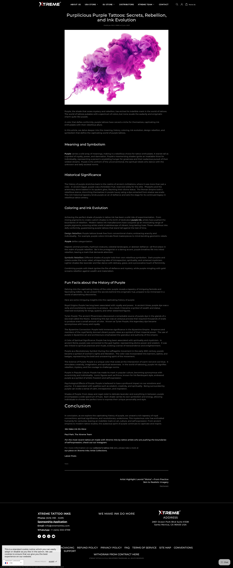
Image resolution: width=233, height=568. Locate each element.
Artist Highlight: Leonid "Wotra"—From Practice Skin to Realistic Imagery (144, 480)
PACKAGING (66, 547)
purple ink (136, 220)
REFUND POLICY (87, 547)
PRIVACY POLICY (111, 547)
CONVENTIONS (183, 547)
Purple (68, 154)
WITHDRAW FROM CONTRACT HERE (116, 554)
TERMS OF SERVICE (144, 547)
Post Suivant (164, 486)
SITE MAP (165, 547)
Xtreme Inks (50, 4)
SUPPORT (70, 551)
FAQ (127, 547)
